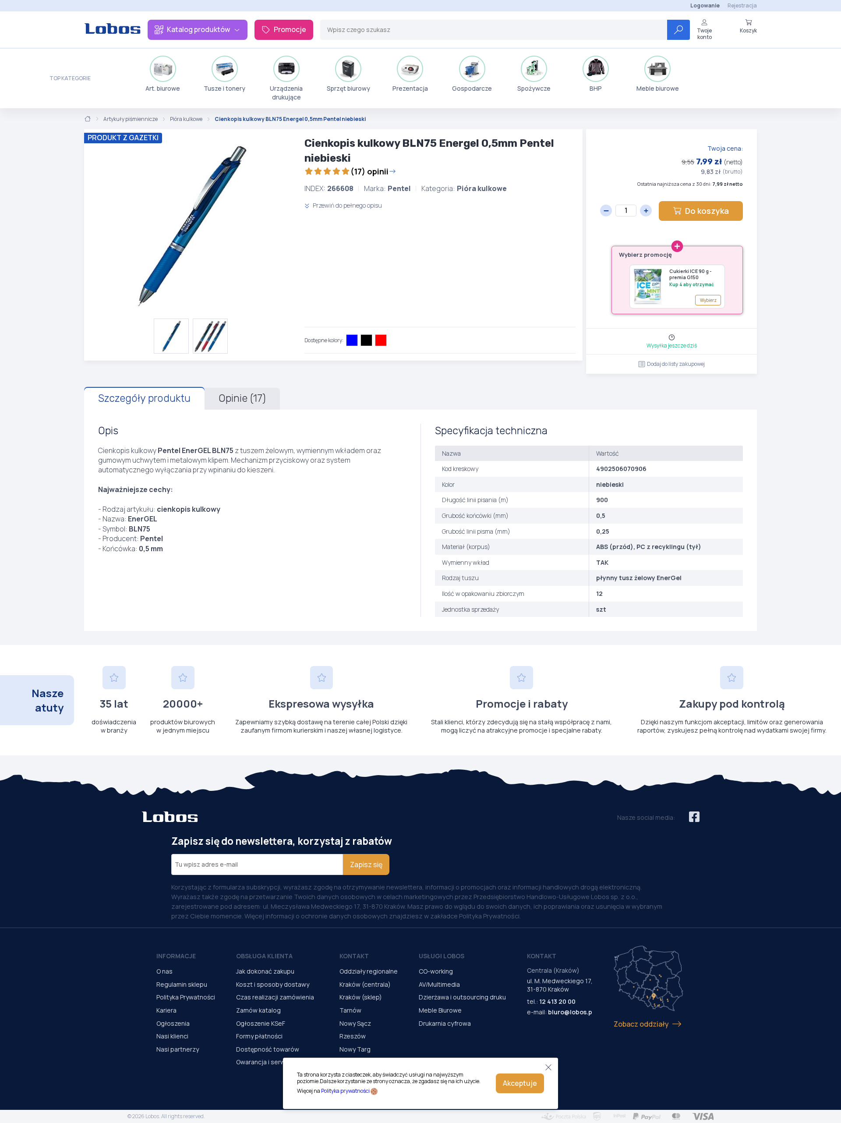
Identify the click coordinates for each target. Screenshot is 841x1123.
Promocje (290, 29)
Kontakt (354, 956)
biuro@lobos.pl (571, 1012)
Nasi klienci (172, 1036)
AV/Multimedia (439, 984)
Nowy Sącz (355, 1023)
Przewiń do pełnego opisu (346, 205)
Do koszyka (707, 210)
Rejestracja (742, 5)
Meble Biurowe (440, 1010)
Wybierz (708, 300)
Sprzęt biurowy (348, 88)
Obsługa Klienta (264, 956)
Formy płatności (259, 1036)
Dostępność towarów (267, 1049)
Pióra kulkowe (186, 119)
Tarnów (350, 1010)
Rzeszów (352, 1036)
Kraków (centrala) (365, 984)
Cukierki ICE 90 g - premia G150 (690, 274)
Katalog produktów (198, 29)
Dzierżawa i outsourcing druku (462, 997)
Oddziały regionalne (368, 971)
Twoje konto (704, 33)
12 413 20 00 (557, 1001)
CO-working (436, 971)
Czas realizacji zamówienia (275, 997)
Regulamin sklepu (181, 984)
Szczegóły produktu (144, 398)
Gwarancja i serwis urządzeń (277, 1062)
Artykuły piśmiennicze (130, 119)
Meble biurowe (657, 88)
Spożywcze (534, 88)
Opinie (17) (242, 398)
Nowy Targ (355, 1049)
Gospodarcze (472, 88)
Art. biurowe (162, 88)
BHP (596, 88)
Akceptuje (520, 1083)
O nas (164, 971)
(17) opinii (369, 171)
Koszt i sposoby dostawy (272, 984)
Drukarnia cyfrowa (445, 1023)
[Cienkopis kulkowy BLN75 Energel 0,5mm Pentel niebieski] (190, 224)
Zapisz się (366, 864)
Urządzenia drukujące (286, 92)
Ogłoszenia (173, 1023)
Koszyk (748, 30)
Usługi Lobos (441, 956)
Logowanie (705, 5)
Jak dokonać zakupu (265, 971)
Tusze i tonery (224, 88)
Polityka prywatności (345, 1091)
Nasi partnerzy (177, 1049)
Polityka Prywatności (185, 997)
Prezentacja (410, 88)
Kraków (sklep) (360, 997)
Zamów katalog (258, 1010)
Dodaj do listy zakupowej (676, 364)
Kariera (166, 1010)
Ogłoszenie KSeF (260, 1023)
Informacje (176, 956)
